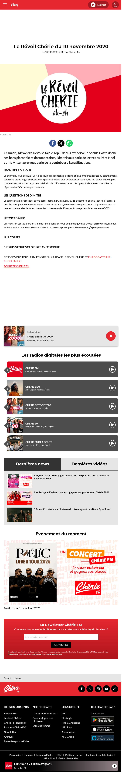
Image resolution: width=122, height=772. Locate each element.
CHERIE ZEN (32, 386)
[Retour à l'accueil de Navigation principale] (14, 4)
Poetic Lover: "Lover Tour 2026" (22, 608)
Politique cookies (73, 755)
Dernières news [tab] (32, 464)
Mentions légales (44, 755)
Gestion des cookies (68, 758)
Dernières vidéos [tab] (89, 464)
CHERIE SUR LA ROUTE (38, 441)
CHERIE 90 (31, 423)
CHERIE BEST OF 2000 (40, 336)
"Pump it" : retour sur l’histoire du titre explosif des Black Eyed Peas (72, 509)
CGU (59, 755)
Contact (29, 755)
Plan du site (15, 755)
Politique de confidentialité (99, 755)
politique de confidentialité (52, 654)
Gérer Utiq (49, 758)
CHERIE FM (32, 368)
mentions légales (34, 654)
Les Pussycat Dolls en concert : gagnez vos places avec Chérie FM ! (71, 492)
